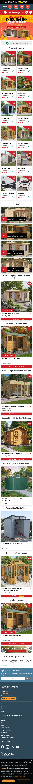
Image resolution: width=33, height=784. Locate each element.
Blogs (2, 725)
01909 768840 (6, 694)
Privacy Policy (5, 727)
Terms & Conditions (6, 730)
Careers (3, 723)
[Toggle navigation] (2, 12)
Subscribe (28, 679)
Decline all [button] (23, 781)
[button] (16, 778)
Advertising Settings (14, 774)
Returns (3, 711)
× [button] (31, 760)
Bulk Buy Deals (5, 735)
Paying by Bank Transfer (7, 737)
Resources (4, 732)
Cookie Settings (14, 776)
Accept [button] (8, 781)
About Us (3, 720)
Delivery (3, 709)
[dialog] (16, 771)
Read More (4, 665)
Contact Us (4, 704)
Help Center (4, 706)
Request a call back (9, 699)
